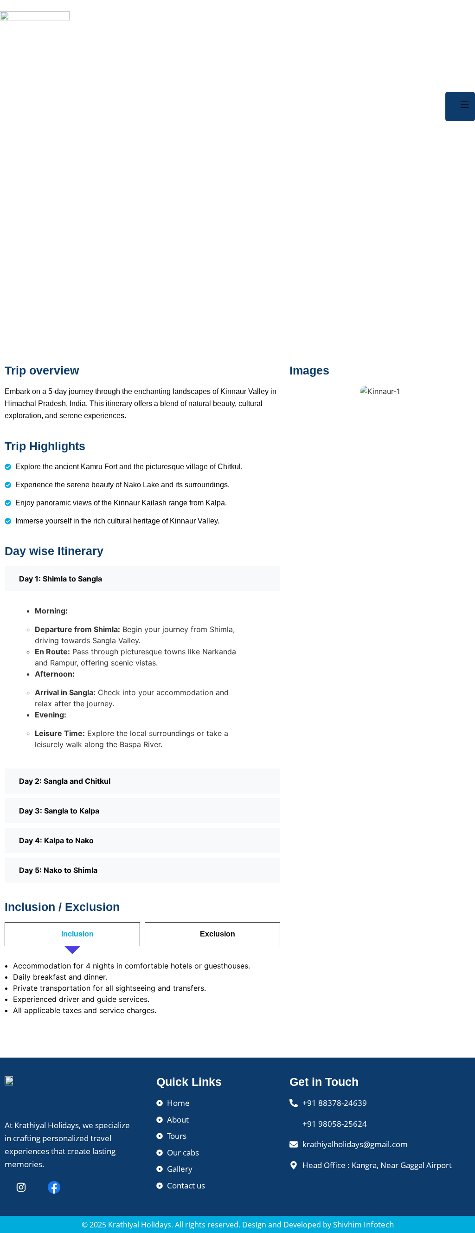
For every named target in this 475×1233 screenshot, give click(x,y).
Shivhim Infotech (363, 1224)
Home (220, 242)
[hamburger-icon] (460, 106)
